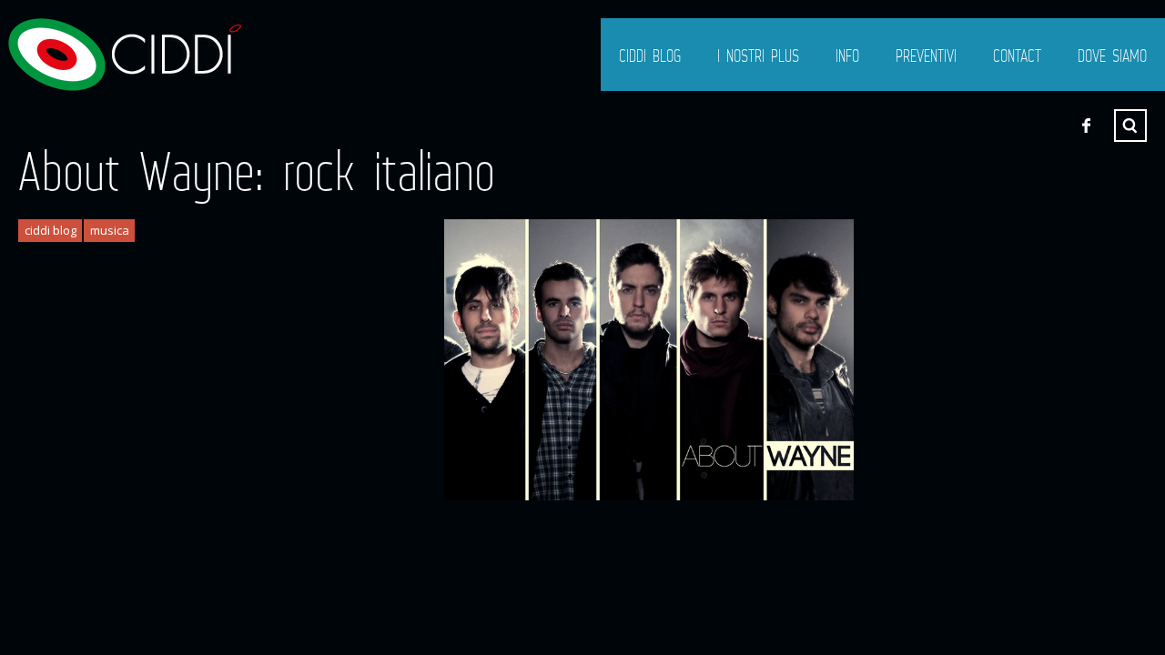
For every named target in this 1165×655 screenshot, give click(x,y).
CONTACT (1017, 55)
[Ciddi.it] (123, 54)
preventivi (926, 55)
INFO (847, 55)
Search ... (1130, 125)
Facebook (1085, 125)
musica (109, 230)
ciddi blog (650, 55)
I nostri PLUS (758, 55)
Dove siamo (1112, 55)
